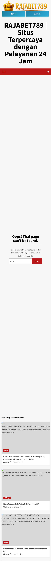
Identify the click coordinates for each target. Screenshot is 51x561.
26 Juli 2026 (15, 462)
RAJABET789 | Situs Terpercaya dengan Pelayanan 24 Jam (25, 43)
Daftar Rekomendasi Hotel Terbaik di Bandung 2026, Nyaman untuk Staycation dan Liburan (24, 458)
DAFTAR (37, 14)
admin (7, 462)
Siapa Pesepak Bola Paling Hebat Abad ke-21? (21, 504)
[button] (4, 71)
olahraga (7, 498)
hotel (6, 451)
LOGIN (13, 14)
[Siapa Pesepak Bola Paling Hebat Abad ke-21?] (26, 485)
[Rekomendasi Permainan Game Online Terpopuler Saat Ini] (26, 530)
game (6, 543)
